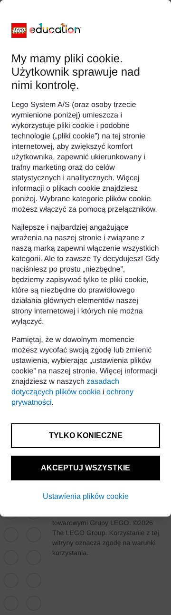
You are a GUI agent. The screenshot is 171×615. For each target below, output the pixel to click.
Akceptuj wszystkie (85, 468)
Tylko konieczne (86, 435)
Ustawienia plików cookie (86, 496)
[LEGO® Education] (46, 30)
